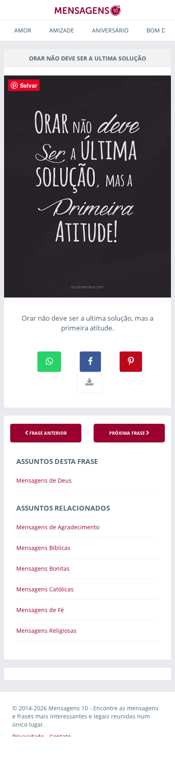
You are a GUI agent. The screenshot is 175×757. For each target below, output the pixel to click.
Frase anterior (47, 433)
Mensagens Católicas (45, 589)
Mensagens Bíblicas (43, 548)
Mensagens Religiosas (46, 630)
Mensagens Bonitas (43, 568)
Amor (22, 30)
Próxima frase (127, 433)
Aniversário (110, 30)
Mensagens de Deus (44, 480)
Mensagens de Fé (40, 610)
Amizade (61, 30)
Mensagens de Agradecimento (57, 527)
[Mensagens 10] (87, 10)
